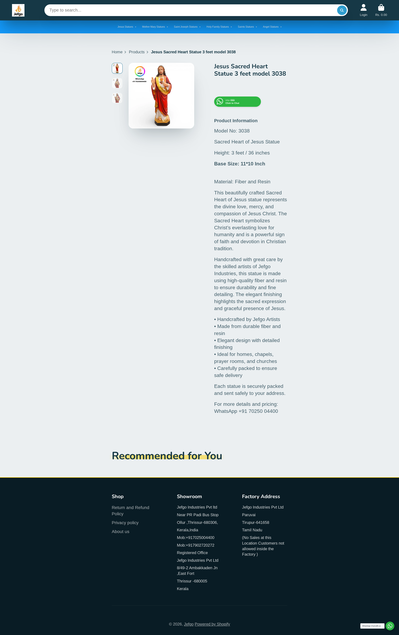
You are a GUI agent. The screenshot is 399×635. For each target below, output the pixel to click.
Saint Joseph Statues (186, 26)
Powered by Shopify (212, 624)
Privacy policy (125, 522)
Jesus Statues (126, 26)
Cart (381, 10)
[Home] (18, 10)
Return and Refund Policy (130, 510)
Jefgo (189, 624)
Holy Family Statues (218, 26)
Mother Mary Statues (154, 26)
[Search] (342, 10)
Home (117, 52)
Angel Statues (271, 26)
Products (137, 52)
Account (363, 10)
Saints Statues (246, 26)
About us (120, 531)
